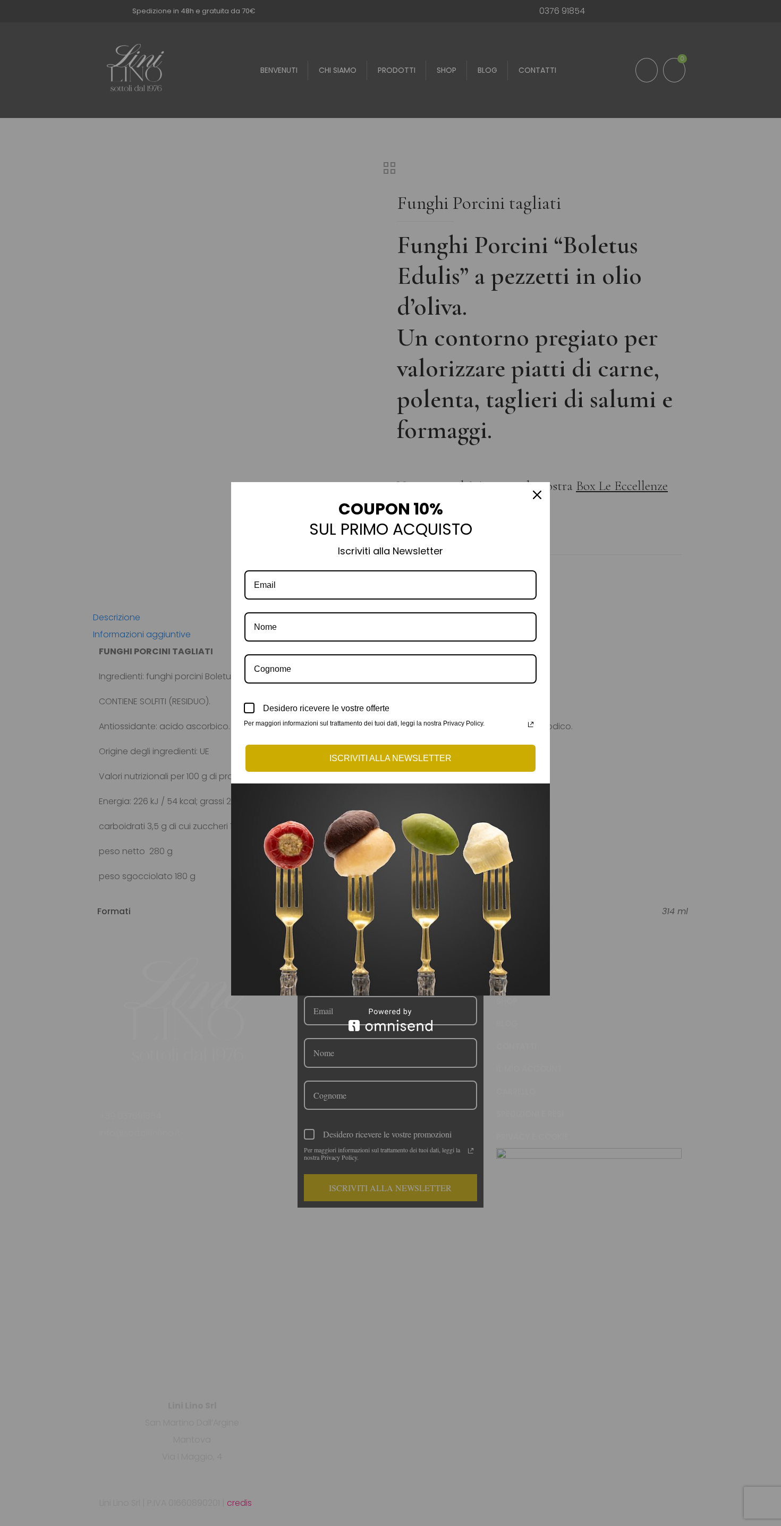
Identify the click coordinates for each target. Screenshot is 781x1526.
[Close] (537, 495)
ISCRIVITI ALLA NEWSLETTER (390, 758)
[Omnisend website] (390, 1020)
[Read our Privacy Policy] (530, 724)
